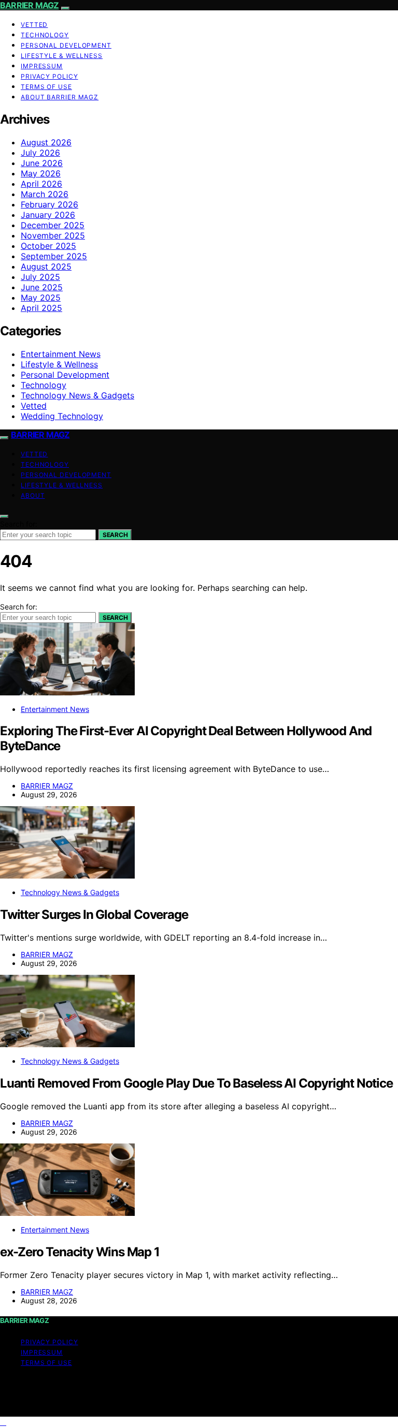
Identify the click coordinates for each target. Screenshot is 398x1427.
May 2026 (41, 173)
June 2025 (42, 287)
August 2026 (46, 142)
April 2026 (41, 184)
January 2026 (48, 215)
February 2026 (49, 204)
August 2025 (46, 266)
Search (115, 535)
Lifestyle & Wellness (62, 56)
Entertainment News (61, 354)
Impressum (42, 66)
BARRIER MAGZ (29, 5)
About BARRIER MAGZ (59, 97)
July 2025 (40, 277)
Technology (45, 35)
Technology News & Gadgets (77, 395)
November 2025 (53, 235)
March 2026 (44, 194)
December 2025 (52, 225)
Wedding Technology (62, 416)
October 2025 (48, 246)
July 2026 (40, 152)
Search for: (18, 523)
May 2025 (41, 297)
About (33, 495)
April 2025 (41, 308)
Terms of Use (46, 87)
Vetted (34, 24)
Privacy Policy (49, 76)
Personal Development (66, 45)
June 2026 (42, 163)
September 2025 (54, 256)
